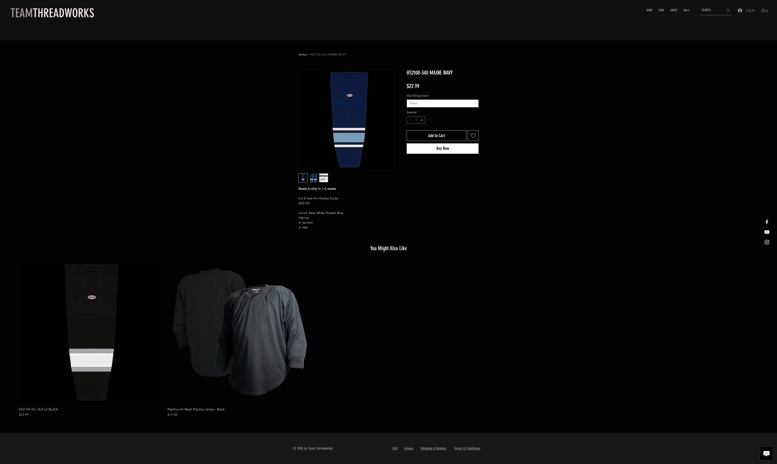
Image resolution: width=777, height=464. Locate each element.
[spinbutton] (416, 120)
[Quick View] (91, 332)
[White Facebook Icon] (767, 222)
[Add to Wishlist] (473, 135)
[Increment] (422, 120)
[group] (388, 338)
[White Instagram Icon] (767, 242)
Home (302, 55)
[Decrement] (409, 120)
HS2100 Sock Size (418, 96)
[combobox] (443, 103)
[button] (765, 10)
